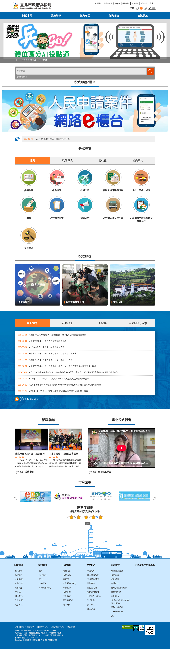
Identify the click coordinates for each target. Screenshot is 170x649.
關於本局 (27, 15)
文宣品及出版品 (94, 596)
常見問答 (135, 3)
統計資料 (115, 579)
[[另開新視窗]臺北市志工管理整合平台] (68, 496)
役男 (32, 160)
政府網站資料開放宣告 (25, 627)
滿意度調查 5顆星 (100, 517)
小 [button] (137, 8)
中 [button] (141, 8)
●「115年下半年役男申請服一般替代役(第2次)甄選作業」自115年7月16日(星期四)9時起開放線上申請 (68, 372)
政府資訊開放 (117, 571)
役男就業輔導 (93, 579)
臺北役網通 (92, 588)
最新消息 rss (17, 399)
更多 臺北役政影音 (102, 471)
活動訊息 (67, 323)
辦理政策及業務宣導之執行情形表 (121, 601)
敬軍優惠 (91, 609)
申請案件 (91, 571)
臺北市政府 (108, 3)
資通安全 (115, 583)
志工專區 (91, 605)
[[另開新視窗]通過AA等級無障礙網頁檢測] (127, 627)
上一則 (16, 60)
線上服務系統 (93, 575)
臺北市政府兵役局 (32, 6)
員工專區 (19, 600)
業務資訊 (56, 15)
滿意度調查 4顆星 (93, 517)
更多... (113, 616)
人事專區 (19, 605)
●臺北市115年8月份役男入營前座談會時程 (42, 341)
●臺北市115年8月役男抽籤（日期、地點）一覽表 (45, 360)
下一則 (154, 60)
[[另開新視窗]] (85, 131)
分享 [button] (153, 8)
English (117, 3)
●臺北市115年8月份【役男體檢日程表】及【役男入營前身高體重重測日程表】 (58, 366)
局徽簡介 (19, 575)
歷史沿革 (19, 571)
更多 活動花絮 (27, 471)
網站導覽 (98, 3)
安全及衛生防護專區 (145, 565)
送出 (82, 523)
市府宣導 (67, 588)
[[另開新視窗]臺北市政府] (141, 628)
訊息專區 (85, 15)
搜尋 (150, 71)
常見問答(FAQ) (138, 323)
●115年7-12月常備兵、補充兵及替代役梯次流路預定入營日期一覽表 (53, 379)
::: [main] (0, 20)
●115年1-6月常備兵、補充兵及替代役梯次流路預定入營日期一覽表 (53, 391)
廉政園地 (115, 596)
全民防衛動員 (117, 611)
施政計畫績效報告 (119, 588)
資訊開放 (143, 15)
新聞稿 (102, 323)
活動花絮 (67, 592)
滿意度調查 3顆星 (86, 517)
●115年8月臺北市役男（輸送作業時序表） (48, 139)
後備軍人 (137, 160)
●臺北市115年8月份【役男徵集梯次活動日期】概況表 (47, 353)
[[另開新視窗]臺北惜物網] (101, 496)
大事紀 (18, 592)
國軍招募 (67, 605)
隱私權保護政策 (58, 627)
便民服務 (114, 15)
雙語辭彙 (91, 600)
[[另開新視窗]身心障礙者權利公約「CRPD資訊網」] (35, 496)
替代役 (102, 160)
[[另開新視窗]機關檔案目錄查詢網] (134, 496)
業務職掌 (19, 588)
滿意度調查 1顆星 (71, 517)
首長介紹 (19, 583)
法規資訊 (115, 575)
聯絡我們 (71, 627)
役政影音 (67, 596)
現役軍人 (67, 160)
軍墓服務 (91, 583)
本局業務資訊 (45, 588)
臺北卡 (152, 3)
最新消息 (32, 323)
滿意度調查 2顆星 (78, 517)
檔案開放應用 (93, 592)
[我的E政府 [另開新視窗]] (136, 628)
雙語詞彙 (144, 3)
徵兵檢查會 (116, 592)
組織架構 (19, 579)
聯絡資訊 (19, 596)
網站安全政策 (43, 627)
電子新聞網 (68, 600)
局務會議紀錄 (117, 607)
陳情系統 (125, 3)
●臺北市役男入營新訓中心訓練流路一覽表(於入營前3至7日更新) (52, 335)
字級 (132, 8)
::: (0, 560)
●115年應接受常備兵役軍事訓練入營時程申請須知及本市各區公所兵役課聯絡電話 (59, 385)
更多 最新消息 (32, 399)
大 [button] (145, 8)
